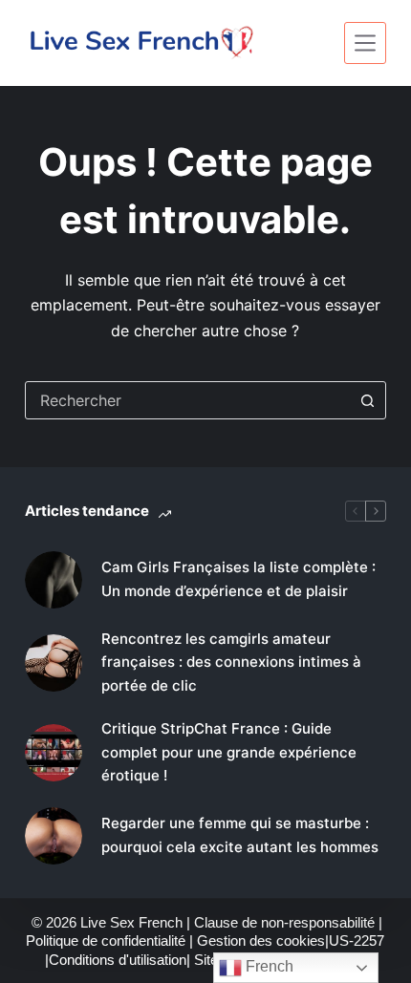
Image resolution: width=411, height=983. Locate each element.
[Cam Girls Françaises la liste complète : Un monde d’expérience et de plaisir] (53, 580)
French (267, 966)
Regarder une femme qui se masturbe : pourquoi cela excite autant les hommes (240, 835)
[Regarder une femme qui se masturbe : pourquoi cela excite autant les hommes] (53, 836)
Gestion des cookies (261, 940)
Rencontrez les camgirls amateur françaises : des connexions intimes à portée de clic (231, 662)
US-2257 (356, 940)
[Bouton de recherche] (367, 400)
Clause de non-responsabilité (284, 922)
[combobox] (187, 400)
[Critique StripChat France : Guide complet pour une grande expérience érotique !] (53, 752)
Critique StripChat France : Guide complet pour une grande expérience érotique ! (229, 752)
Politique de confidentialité (105, 940)
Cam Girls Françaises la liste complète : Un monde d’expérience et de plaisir (238, 579)
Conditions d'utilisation (117, 959)
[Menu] (365, 43)
